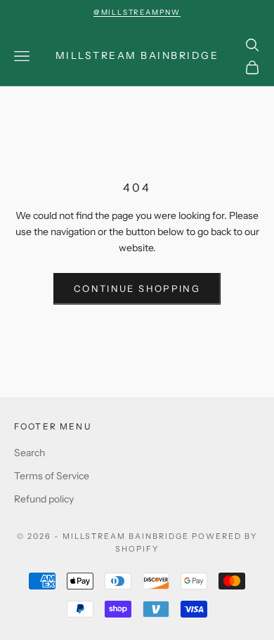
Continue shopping (137, 288)
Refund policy (44, 499)
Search (29, 452)
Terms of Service (51, 475)
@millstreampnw (137, 12)
